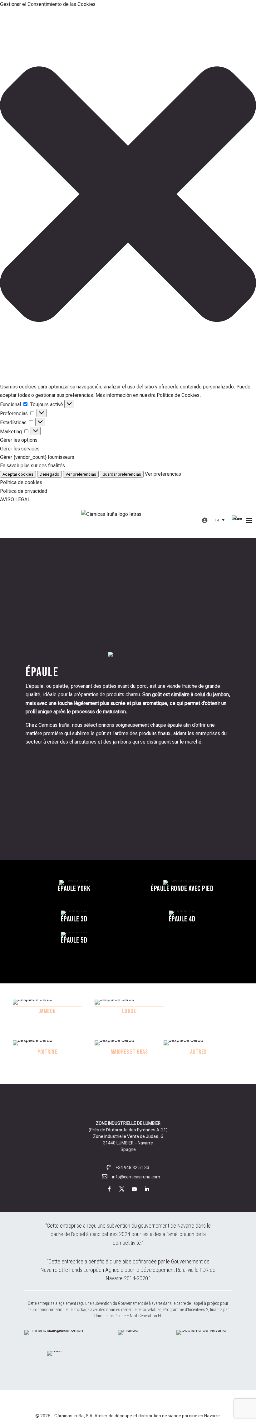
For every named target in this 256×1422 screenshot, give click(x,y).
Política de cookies (21, 482)
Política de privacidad (23, 491)
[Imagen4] (55, 1350)
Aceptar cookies (17, 474)
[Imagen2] (128, 1330)
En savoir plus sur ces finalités (32, 465)
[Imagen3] (201, 1330)
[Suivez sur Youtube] (134, 1189)
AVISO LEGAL (15, 499)
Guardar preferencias (121, 474)
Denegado (49, 474)
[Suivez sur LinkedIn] (147, 1189)
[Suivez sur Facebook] (109, 1189)
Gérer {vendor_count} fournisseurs (37, 457)
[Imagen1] (55, 1330)
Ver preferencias (81, 474)
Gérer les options (18, 440)
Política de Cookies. (179, 395)
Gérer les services (20, 449)
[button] (128, 195)
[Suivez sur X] (122, 1189)
